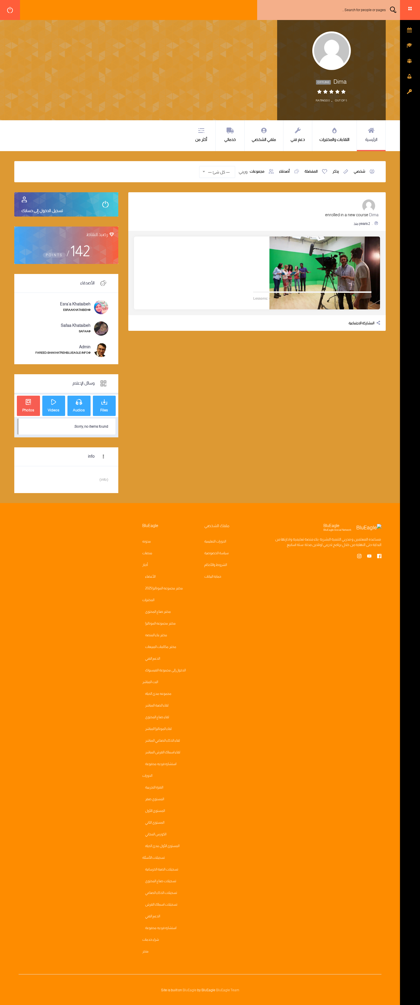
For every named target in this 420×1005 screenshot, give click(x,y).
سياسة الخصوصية (216, 553)
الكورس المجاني (155, 834)
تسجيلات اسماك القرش (161, 904)
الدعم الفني (152, 658)
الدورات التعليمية (215, 541)
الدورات (147, 776)
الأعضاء (150, 576)
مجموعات (257, 171)
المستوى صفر (154, 799)
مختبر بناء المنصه (156, 635)
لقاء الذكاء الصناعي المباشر (162, 740)
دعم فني (298, 139)
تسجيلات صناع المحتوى (160, 881)
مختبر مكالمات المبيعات (160, 647)
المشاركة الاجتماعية (361, 323)
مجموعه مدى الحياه (158, 694)
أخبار (145, 565)
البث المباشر (150, 682)
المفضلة (311, 171)
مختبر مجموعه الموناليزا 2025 (164, 588)
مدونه (146, 541)
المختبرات (148, 600)
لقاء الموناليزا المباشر (158, 729)
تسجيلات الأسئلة (153, 858)
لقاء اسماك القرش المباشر (162, 752)
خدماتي (230, 139)
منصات (147, 553)
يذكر (336, 171)
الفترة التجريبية (154, 787)
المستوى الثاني (154, 822)
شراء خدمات (150, 940)
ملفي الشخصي (264, 139)
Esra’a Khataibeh (75, 304)
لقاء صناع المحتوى (157, 717)
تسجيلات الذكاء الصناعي (161, 893)
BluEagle (190, 990)
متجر (145, 951)
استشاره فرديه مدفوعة (160, 764)
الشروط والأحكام (215, 565)
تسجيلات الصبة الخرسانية (161, 869)
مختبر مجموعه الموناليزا (160, 623)
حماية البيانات (212, 576)
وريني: (242, 171)
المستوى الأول (155, 811)
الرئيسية (371, 139)
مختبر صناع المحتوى (158, 612)
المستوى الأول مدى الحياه (162, 846)
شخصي (359, 171)
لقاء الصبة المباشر (157, 705)
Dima (374, 215)
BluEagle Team (227, 990)
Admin (85, 347)
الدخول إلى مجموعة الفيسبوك (165, 670)
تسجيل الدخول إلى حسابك (42, 210)
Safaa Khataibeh (76, 325)
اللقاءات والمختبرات (334, 139)
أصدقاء (284, 171)
